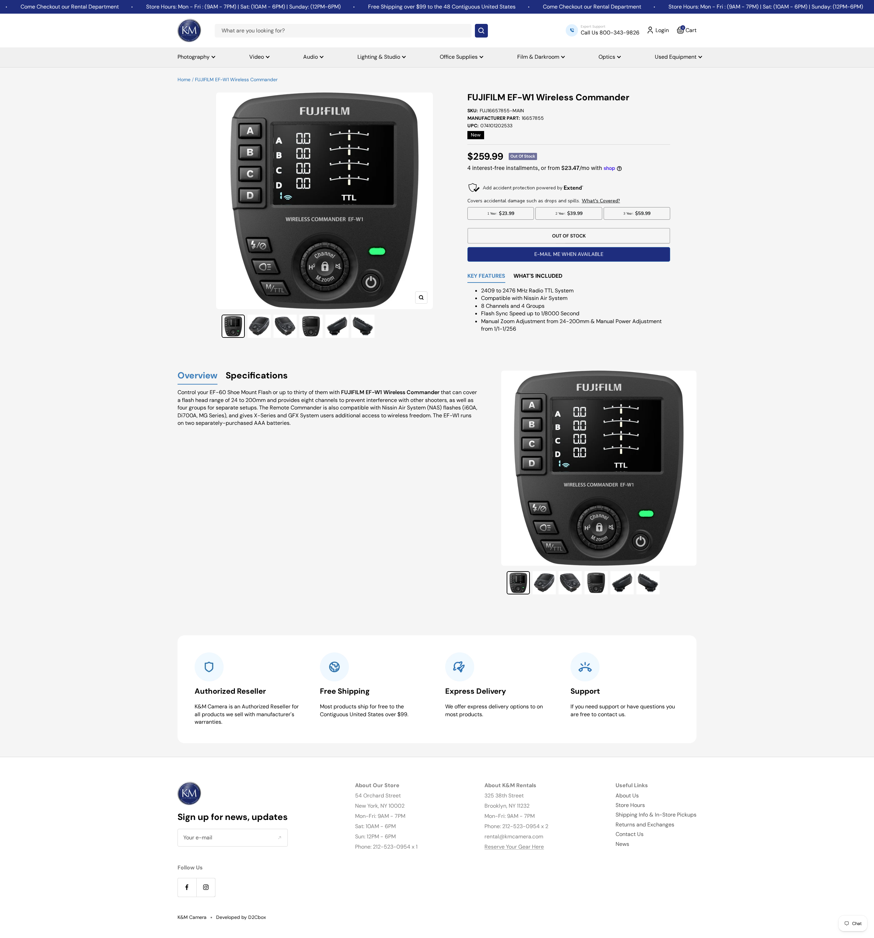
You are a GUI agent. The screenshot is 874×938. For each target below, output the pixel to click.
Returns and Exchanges (645, 824)
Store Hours (630, 805)
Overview (197, 376)
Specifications (257, 376)
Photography (194, 56)
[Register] (279, 837)
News (622, 844)
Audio (310, 56)
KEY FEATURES (486, 276)
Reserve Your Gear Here (514, 846)
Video (256, 56)
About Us (627, 795)
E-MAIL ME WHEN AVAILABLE (568, 254)
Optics (606, 56)
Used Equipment (675, 56)
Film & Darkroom (538, 56)
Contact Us (630, 834)
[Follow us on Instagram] (205, 887)
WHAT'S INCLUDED (537, 276)
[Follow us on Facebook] (187, 887)
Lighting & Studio (378, 56)
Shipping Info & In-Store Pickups (656, 814)
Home (184, 79)
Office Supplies (459, 56)
